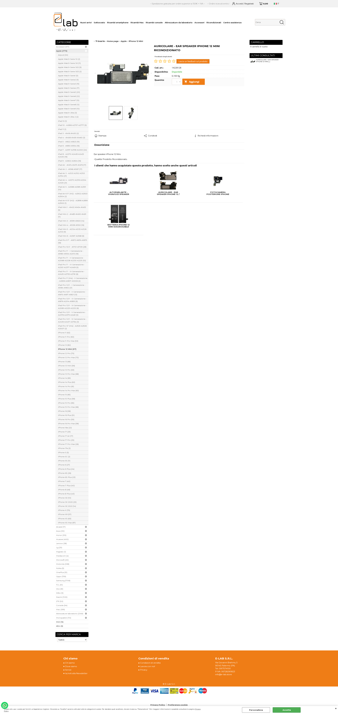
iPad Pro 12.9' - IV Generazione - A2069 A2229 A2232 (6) (72, 306)
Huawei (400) (62, 539)
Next (151, 73)
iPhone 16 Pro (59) (66, 419)
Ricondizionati (213, 22)
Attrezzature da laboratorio (178, 22)
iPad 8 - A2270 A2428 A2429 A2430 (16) (71, 155)
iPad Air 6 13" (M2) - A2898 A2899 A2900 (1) (73, 201)
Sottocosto (99, 22)
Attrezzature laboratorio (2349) (69, 614)
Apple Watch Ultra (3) (67, 113)
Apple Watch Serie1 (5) (68, 76)
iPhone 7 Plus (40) (66, 485)
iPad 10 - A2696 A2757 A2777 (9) (72, 125)
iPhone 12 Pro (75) (66, 353)
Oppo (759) (61, 576)
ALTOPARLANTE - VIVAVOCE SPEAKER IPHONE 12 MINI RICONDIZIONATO (118, 193)
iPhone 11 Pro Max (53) (68, 341)
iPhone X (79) (64, 510)
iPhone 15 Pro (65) (66, 403)
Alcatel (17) (60, 527)
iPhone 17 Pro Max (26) (68, 444)
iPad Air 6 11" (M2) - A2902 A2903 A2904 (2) (72, 195)
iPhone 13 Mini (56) (66, 366)
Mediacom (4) (62, 556)
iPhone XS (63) (64, 518)
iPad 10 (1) (62, 121)
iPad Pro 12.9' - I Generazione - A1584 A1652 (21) (71, 286)
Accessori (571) (62, 47)
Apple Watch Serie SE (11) (69, 63)
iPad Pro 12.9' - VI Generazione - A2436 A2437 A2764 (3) (72, 320)
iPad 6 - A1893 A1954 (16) (68, 146)
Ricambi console (154, 22)
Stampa (102, 135)
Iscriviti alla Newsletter (76, 673)
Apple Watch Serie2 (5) (68, 80)
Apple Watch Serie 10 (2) (69, 59)
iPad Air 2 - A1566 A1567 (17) (70, 169)
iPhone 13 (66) (64, 362)
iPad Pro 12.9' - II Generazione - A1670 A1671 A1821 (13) (72, 293)
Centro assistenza (232, 22)
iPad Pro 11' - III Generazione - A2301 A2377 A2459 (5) (71, 266)
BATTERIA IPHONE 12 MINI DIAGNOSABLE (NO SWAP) (118, 226)
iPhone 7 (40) (64, 481)
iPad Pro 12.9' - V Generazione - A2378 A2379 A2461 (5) (72, 313)
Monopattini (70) (63, 618)
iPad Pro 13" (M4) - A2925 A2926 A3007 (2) (72, 327)
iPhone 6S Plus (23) (66, 477)
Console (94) (61, 605)
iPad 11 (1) (62, 129)
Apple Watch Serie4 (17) (68, 88)
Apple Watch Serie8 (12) (68, 104)
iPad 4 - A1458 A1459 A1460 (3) (71, 138)
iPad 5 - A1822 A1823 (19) (68, 142)
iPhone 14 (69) (64, 378)
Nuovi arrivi (86, 22)
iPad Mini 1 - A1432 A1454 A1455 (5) (72, 208)
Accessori (199, 22)
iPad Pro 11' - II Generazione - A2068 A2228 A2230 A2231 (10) (72, 259)
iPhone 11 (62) (64, 333)
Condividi (152, 135)
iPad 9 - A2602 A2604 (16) (69, 161)
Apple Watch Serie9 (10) (68, 109)
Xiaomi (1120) (61, 597)
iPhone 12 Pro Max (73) (68, 357)
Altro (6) (59, 626)
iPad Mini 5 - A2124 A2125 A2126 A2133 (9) (72, 230)
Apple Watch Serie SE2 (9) (69, 67)
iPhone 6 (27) (64, 465)
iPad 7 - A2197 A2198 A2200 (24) (72, 150)
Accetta (287, 710)
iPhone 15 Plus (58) (66, 399)
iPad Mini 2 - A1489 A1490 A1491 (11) (72, 215)
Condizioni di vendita (150, 663)
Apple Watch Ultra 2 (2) (68, 117)
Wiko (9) (59, 593)
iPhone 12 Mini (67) (67, 349)
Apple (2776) (61, 51)
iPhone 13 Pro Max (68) (68, 374)
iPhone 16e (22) (65, 428)
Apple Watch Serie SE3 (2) (69, 71)
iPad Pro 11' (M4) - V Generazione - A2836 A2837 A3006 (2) (72, 279)
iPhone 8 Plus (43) (66, 494)
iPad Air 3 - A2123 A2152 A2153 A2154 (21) (71, 174)
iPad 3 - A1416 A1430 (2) (68, 133)
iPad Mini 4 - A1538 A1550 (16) (71, 225)
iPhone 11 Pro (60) (66, 337)
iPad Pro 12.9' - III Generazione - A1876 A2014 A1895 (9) (72, 300)
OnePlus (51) (61, 572)
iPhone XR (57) (64, 514)
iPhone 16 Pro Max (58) (68, 423)
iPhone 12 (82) (64, 345)
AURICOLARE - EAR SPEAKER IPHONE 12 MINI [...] (267, 61)
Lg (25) (59, 547)
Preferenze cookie (178, 705)
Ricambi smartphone (117, 22)
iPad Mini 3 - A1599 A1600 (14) (71, 221)
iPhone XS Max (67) (67, 523)
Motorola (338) (62, 564)
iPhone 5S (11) (64, 461)
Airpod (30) (63, 55)
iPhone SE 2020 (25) (67, 502)
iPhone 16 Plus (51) (66, 415)
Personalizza (256, 710)
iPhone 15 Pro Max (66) (68, 407)
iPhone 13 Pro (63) (66, 370)
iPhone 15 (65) (64, 395)
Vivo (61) (59, 589)
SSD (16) (59, 622)
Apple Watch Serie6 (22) (69, 96)
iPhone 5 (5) (63, 452)
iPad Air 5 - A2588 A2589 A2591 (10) (72, 188)
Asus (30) (60, 531)
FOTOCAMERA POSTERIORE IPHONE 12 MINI (217, 193)
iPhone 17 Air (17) (65, 436)
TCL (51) (59, 585)
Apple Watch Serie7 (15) (68, 100)
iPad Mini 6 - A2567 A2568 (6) (71, 236)
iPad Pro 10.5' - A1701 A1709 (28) (72, 247)
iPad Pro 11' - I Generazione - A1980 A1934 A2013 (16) (70, 252)
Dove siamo (71, 666)
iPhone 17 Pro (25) (66, 440)
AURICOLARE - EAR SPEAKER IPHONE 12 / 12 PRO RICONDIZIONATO (168, 193)
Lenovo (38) (61, 543)
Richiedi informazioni (208, 135)
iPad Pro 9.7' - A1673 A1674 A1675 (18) (72, 241)
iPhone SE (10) (64, 498)
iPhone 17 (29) (64, 432)
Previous (95, 73)
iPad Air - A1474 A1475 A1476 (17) (72, 165)
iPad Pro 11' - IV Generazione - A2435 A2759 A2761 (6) (71, 272)
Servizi (68, 670)
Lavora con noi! (147, 666)
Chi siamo (70, 663)
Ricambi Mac (137, 22)
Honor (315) (61, 535)
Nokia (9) (60, 568)
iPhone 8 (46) (64, 490)
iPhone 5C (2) (64, 457)
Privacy (143, 670)
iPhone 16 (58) (64, 411)
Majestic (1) (61, 552)
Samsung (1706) (63, 580)
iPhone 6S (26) (64, 473)
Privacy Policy (157, 705)
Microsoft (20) (62, 560)
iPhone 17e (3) (64, 448)
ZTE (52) (59, 601)
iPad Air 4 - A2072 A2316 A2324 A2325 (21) (72, 181)
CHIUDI (336, 708)
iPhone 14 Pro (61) (66, 386)
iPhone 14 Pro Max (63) (68, 390)
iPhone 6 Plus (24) (66, 469)
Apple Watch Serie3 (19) (68, 84)
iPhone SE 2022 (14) (67, 506)
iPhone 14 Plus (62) (66, 382)
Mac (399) (60, 609)
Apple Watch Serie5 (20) (69, 92)
